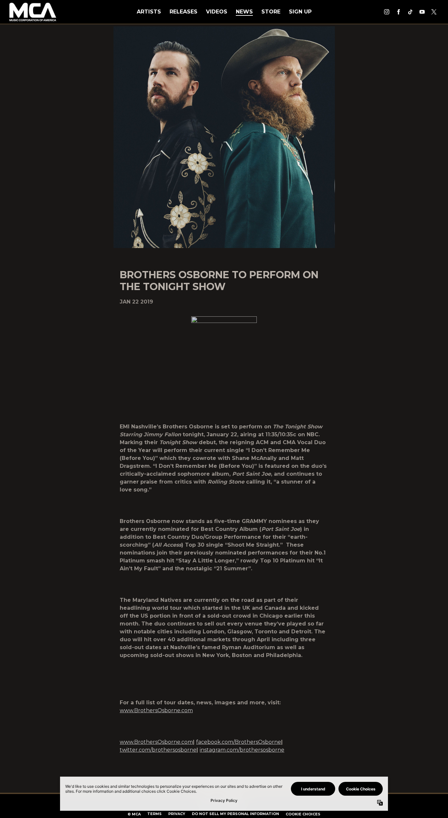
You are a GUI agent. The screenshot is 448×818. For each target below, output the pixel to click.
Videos (216, 12)
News (244, 12)
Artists (149, 12)
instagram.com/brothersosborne (242, 750)
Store (270, 12)
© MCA (134, 814)
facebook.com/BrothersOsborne (238, 742)
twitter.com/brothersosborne (158, 750)
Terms (154, 813)
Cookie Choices (303, 814)
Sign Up (300, 12)
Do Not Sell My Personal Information (235, 813)
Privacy (176, 813)
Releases (183, 12)
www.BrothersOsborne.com (156, 710)
